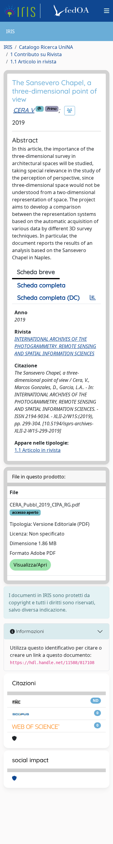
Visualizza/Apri (30, 564)
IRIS (8, 47)
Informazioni (29, 631)
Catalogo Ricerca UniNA (46, 47)
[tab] (93, 297)
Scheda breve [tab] (36, 272)
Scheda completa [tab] (41, 285)
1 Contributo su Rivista (36, 54)
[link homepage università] (72, 11)
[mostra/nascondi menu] (106, 11)
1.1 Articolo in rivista (33, 61)
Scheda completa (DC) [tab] (48, 297)
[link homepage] (22, 11)
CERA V (23, 110)
